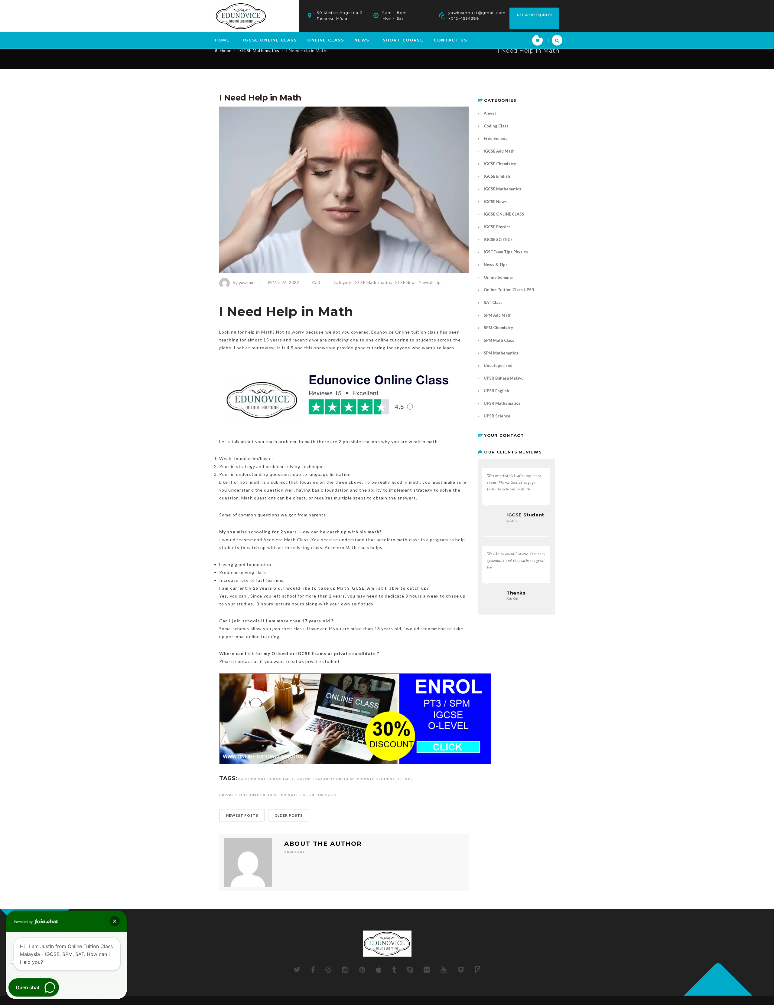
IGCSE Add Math (499, 151)
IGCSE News (405, 282)
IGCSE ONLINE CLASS (270, 40)
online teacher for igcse (325, 778)
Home (226, 50)
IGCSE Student (525, 515)
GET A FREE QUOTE (534, 15)
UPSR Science (497, 416)
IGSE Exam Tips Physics (506, 251)
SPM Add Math (498, 315)
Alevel (490, 113)
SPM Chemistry (498, 327)
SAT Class (493, 302)
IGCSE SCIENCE (498, 239)
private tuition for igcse (249, 794)
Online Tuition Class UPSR (509, 289)
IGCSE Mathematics (258, 50)
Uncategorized (498, 365)
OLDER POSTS (289, 815)
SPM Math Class (499, 340)
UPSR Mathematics (502, 403)
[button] (114, 921)
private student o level (384, 778)
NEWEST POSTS (242, 815)
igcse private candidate (266, 778)
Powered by (24, 922)
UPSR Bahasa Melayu (504, 378)
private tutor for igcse (309, 794)
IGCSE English (497, 176)
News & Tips (431, 282)
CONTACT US (450, 40)
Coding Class (496, 126)
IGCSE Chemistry (500, 163)
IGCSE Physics (497, 226)
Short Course (403, 40)
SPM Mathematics (501, 353)
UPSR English (496, 390)
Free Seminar (496, 138)
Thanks (516, 593)
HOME (222, 40)
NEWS (361, 40)
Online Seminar (498, 277)
